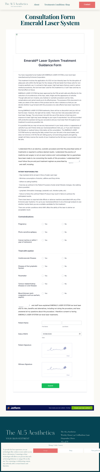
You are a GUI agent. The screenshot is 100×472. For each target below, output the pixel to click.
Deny (70, 450)
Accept (45, 450)
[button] (36, 4)
